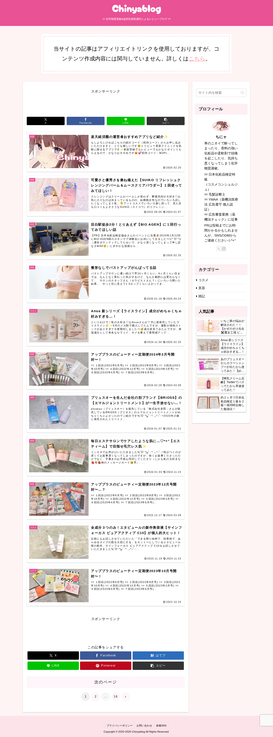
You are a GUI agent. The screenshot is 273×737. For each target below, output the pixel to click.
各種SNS (161, 725)
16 (116, 696)
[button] (166, 121)
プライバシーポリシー (120, 725)
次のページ (105, 682)
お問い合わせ (144, 725)
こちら (197, 58)
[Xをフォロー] (218, 248)
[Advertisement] (106, 102)
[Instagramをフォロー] (223, 248)
